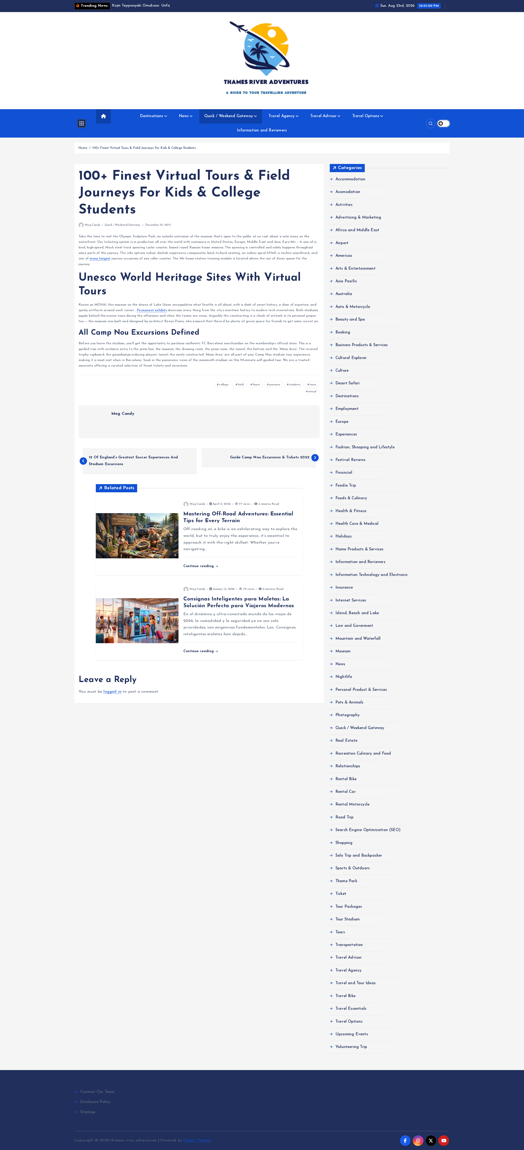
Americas (343, 256)
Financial (343, 473)
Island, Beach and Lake (357, 613)
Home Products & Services (359, 549)
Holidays (343, 537)
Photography (347, 715)
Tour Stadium (347, 919)
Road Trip (344, 817)
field (241, 384)
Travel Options (365, 116)
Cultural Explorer (351, 358)
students (294, 384)
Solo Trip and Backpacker (358, 856)
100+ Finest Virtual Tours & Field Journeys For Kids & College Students (143, 148)
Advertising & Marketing (358, 218)
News (184, 116)
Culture (342, 371)
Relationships (347, 766)
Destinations (151, 116)
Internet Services (350, 600)
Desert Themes (197, 1140)
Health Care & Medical (356, 524)
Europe (341, 422)
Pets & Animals (349, 703)
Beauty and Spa (350, 320)
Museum (342, 651)
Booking (342, 332)
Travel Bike (345, 996)
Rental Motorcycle (352, 805)
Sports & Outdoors (352, 868)
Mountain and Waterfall (358, 639)
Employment (347, 409)
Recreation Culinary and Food (363, 754)
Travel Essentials (350, 1009)
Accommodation (350, 179)
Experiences (346, 434)
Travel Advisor (323, 116)
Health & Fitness (350, 511)
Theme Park (346, 881)
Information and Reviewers (262, 130)
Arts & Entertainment (355, 269)
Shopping (344, 843)
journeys (274, 384)
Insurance (344, 588)
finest (256, 384)
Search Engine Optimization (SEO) (368, 830)
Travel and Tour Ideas (355, 983)
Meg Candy (92, 225)
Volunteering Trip (351, 1047)
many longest (100, 258)
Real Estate (346, 741)
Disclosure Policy (95, 1102)
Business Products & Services (361, 345)
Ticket (340, 894)
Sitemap (87, 1112)
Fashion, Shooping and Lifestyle (365, 447)
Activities (343, 205)
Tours (340, 932)
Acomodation (347, 192)
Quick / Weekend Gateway (228, 116)
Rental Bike (346, 779)
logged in (112, 692)
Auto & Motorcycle (352, 307)
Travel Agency (282, 116)
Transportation (349, 945)
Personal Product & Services (361, 690)
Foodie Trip (345, 486)
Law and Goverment (354, 626)
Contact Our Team (97, 1092)
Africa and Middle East (357, 230)
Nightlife (343, 677)
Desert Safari (347, 383)
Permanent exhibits (152, 310)
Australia (343, 294)
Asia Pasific (346, 281)
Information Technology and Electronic (371, 575)
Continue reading (199, 566)
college (223, 384)
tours (312, 384)
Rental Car (345, 792)
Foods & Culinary (351, 498)
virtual (312, 391)
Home (82, 148)
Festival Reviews (350, 460)
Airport (341, 243)
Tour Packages (348, 907)
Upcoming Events (351, 1034)
